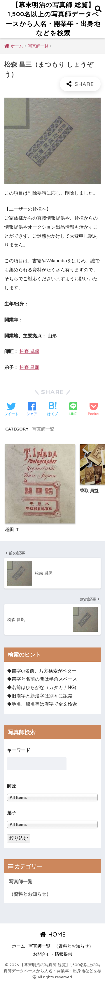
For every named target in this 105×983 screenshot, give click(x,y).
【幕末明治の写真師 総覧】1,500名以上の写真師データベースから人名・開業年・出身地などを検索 (53, 19)
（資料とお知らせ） (30, 893)
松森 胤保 (29, 351)
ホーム (18, 946)
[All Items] (52, 824)
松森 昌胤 (29, 367)
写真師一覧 (43, 429)
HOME (56, 934)
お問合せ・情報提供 (52, 954)
